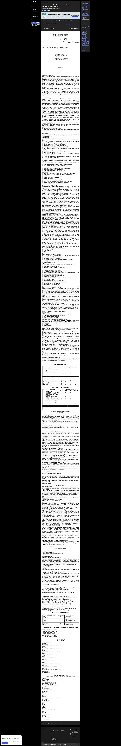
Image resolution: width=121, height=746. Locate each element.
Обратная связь (53, 739)
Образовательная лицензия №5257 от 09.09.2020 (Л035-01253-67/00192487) (75, 731)
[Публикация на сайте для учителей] (44, 15)
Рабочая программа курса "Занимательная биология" (85, 4)
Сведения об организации (55, 730)
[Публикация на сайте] (39, 6)
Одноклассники (62, 731)
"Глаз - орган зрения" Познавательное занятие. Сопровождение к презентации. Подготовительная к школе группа (85, 32)
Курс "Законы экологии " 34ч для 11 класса (85, 7)
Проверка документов (54, 738)
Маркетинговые (16, 741)
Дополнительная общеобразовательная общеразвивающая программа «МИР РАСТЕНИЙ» (56, 24)
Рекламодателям (54, 740)
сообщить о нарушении (58, 723)
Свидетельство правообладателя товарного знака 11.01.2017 (74, 735)
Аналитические (10, 741)
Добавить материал (35, 22)
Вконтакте (62, 730)
